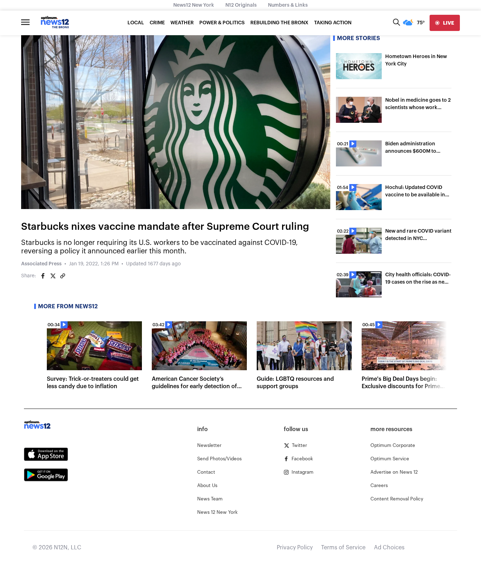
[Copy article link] (62, 276)
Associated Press (41, 263)
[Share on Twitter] (53, 276)
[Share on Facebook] (43, 276)
